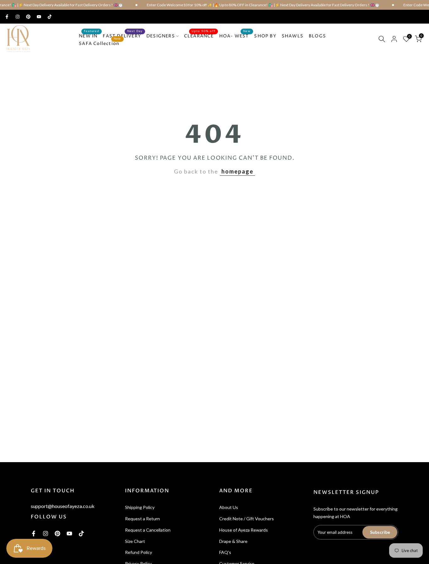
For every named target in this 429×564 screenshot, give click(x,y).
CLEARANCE (199, 35)
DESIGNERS (160, 36)
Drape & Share (233, 541)
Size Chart (135, 541)
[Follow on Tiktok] (49, 16)
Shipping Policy (140, 507)
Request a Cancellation (148, 530)
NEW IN (89, 35)
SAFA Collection (100, 43)
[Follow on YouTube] (39, 16)
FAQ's (225, 552)
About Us (228, 507)
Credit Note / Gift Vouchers (246, 518)
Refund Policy (138, 552)
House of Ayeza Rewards (243, 530)
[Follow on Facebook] (7, 16)
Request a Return (142, 518)
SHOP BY (265, 36)
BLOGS (317, 36)
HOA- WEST (235, 35)
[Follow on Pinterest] (28, 16)
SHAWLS (292, 36)
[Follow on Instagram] (17, 16)
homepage (237, 171)
